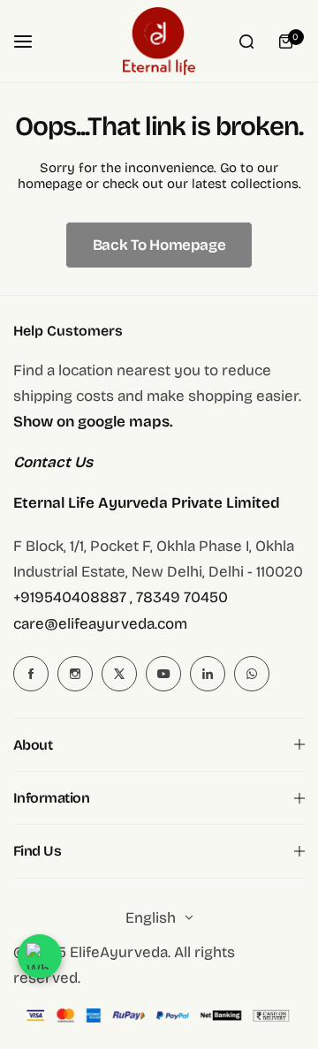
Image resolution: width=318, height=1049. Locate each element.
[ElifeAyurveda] (159, 41)
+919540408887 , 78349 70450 (120, 597)
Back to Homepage (159, 245)
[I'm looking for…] (246, 41)
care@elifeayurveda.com (100, 624)
